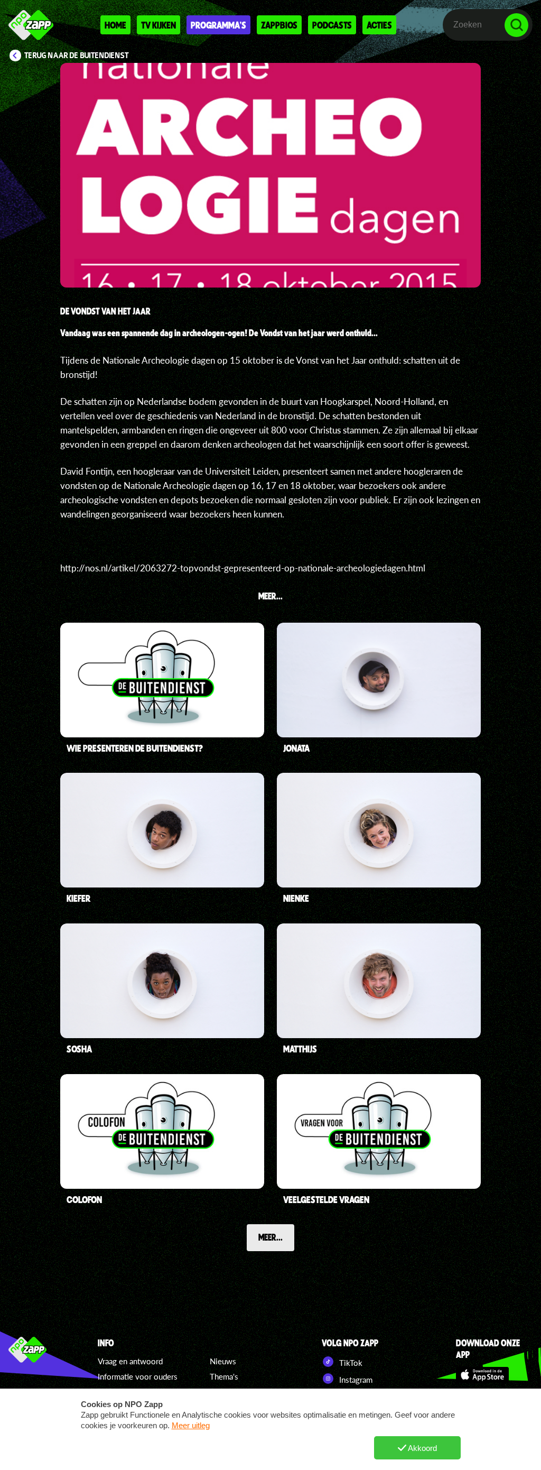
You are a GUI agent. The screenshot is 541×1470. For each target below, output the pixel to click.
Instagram (354, 1379)
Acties (379, 25)
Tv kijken (158, 25)
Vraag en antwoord (130, 1361)
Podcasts (332, 25)
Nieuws (223, 1361)
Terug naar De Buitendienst (76, 55)
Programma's (218, 25)
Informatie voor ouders (138, 1376)
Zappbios (279, 25)
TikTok (349, 1362)
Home (115, 25)
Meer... (270, 1237)
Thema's (224, 1376)
